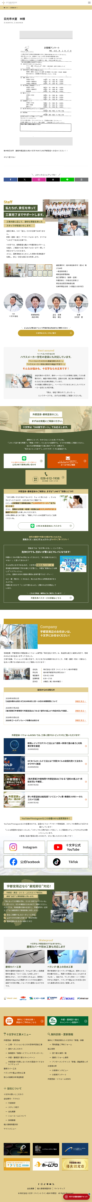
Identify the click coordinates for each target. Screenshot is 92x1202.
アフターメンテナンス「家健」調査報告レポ (70, 1061)
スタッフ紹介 (13, 1107)
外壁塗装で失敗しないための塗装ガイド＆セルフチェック (26, 1062)
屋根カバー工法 (10, 1068)
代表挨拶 (11, 1103)
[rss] (53, 1184)
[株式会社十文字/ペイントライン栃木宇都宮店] (9, 2)
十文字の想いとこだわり (13, 1094)
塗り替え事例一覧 (59, 1053)
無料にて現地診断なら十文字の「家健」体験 (66, 1040)
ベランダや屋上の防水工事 (14, 1072)
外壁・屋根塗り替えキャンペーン (21, 1057)
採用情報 (11, 1120)
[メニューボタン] (89, 2)
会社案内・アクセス (12, 1098)
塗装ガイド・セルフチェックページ (37, 539)
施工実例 (51, 1048)
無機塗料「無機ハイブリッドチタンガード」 (26, 1053)
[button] (10, 179)
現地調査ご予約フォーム (62, 1044)
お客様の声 (52, 1066)
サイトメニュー (10, 1128)
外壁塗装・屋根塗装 (12, 1040)
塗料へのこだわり (15, 1048)
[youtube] (50, 1184)
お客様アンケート (59, 1074)
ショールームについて (17, 1115)
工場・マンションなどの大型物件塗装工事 (25, 1044)
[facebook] (39, 1184)
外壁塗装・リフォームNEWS (59, 1079)
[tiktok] (44, 1184)
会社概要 (11, 1111)
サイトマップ (59, 1188)
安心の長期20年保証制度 (14, 1077)
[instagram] (42, 1184)
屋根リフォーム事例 (60, 1057)
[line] (47, 1184)
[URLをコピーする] (81, 179)
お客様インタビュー (60, 1070)
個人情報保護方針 (11, 1124)
